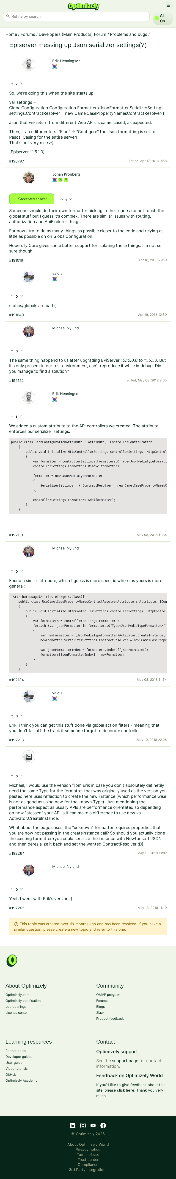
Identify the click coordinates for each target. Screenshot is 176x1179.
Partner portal (16, 1051)
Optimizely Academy (21, 1080)
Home (11, 34)
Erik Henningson (66, 61)
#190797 (16, 161)
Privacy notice (88, 1149)
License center (17, 1012)
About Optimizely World (88, 1144)
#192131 (16, 535)
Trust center (88, 1159)
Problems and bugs (128, 34)
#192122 (16, 380)
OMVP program (108, 995)
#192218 (16, 740)
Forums (28, 34)
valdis (57, 273)
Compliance (88, 1164)
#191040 (16, 315)
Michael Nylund (65, 328)
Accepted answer (32, 198)
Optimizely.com (18, 995)
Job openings (16, 1006)
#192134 (16, 680)
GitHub (11, 1074)
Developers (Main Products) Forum (72, 34)
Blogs (100, 1006)
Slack (100, 1012)
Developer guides (19, 1057)
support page (125, 1060)
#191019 (16, 260)
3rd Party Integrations (88, 1169)
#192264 (17, 853)
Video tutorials (17, 1068)
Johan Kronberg (66, 174)
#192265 (17, 908)
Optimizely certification (23, 1001)
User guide (14, 1062)
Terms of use (88, 1154)
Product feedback (110, 1018)
